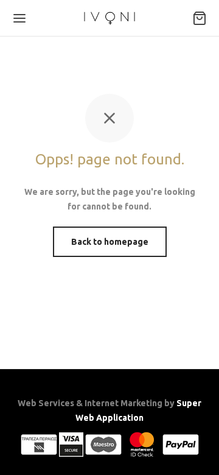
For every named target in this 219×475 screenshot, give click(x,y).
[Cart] (199, 18)
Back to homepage (109, 242)
